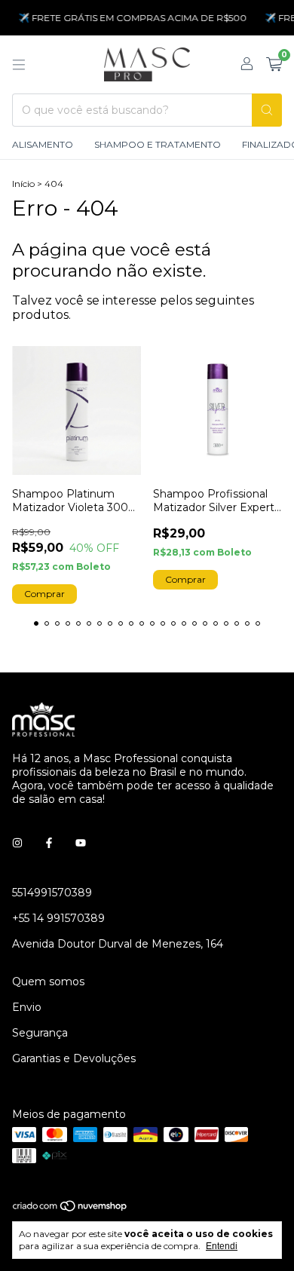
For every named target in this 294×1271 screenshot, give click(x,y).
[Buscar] (267, 110)
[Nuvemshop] (70, 1208)
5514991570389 (52, 892)
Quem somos (48, 981)
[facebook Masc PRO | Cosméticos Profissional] (49, 843)
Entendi (221, 1246)
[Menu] (19, 65)
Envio (26, 1007)
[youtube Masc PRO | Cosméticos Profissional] (80, 843)
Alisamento (42, 144)
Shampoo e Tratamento (157, 144)
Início (23, 183)
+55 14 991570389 (58, 918)
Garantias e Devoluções (74, 1058)
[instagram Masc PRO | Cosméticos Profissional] (17, 843)
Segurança (40, 1033)
